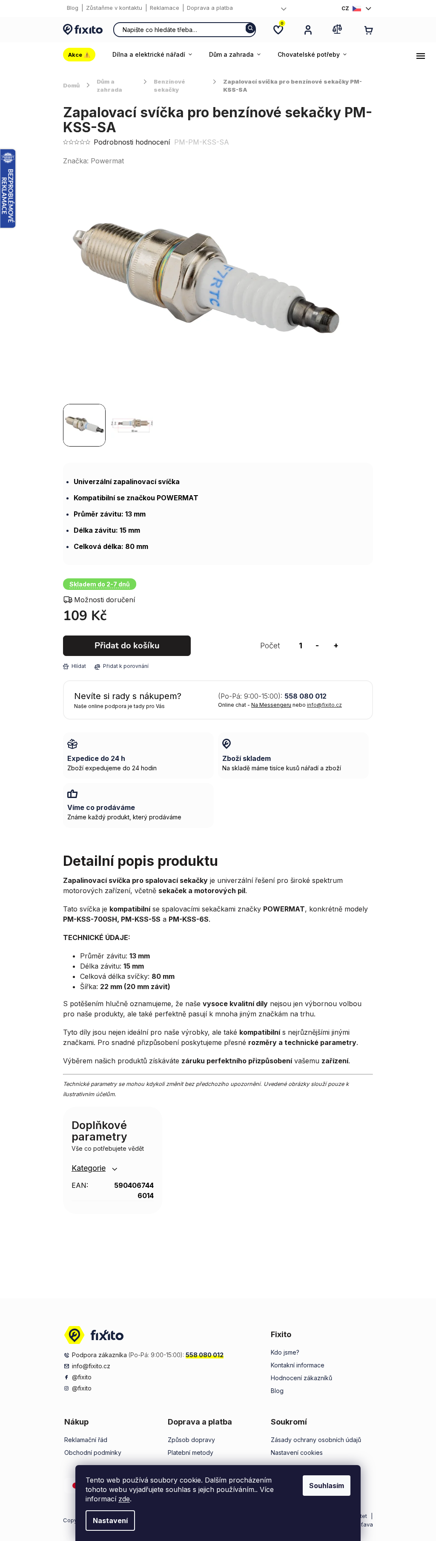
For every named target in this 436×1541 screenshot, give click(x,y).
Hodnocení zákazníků (301, 1377)
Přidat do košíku (127, 645)
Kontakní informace (297, 1365)
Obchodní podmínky (92, 1452)
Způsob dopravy (191, 1439)
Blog (72, 7)
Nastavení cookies (297, 1452)
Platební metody (190, 1452)
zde (124, 1499)
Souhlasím (326, 1485)
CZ (345, 8)
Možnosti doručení (104, 599)
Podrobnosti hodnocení (132, 142)
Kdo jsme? (285, 1352)
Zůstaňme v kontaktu (114, 7)
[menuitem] (83, 54)
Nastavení (110, 1520)
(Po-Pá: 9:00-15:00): (272, 696)
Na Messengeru (271, 705)
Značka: (93, 161)
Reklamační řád (85, 1439)
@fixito (82, 1377)
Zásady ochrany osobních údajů (316, 1439)
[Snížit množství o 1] (317, 645)
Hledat (250, 28)
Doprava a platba (210, 7)
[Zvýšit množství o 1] (336, 645)
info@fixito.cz (324, 705)
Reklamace (164, 7)
